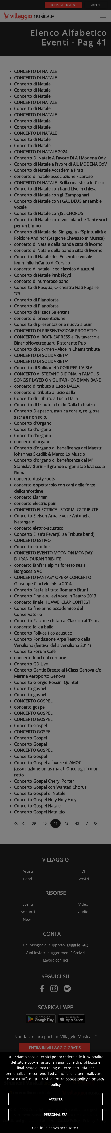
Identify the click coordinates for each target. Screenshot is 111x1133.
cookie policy (77, 1078)
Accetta (55, 1099)
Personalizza (55, 1114)
